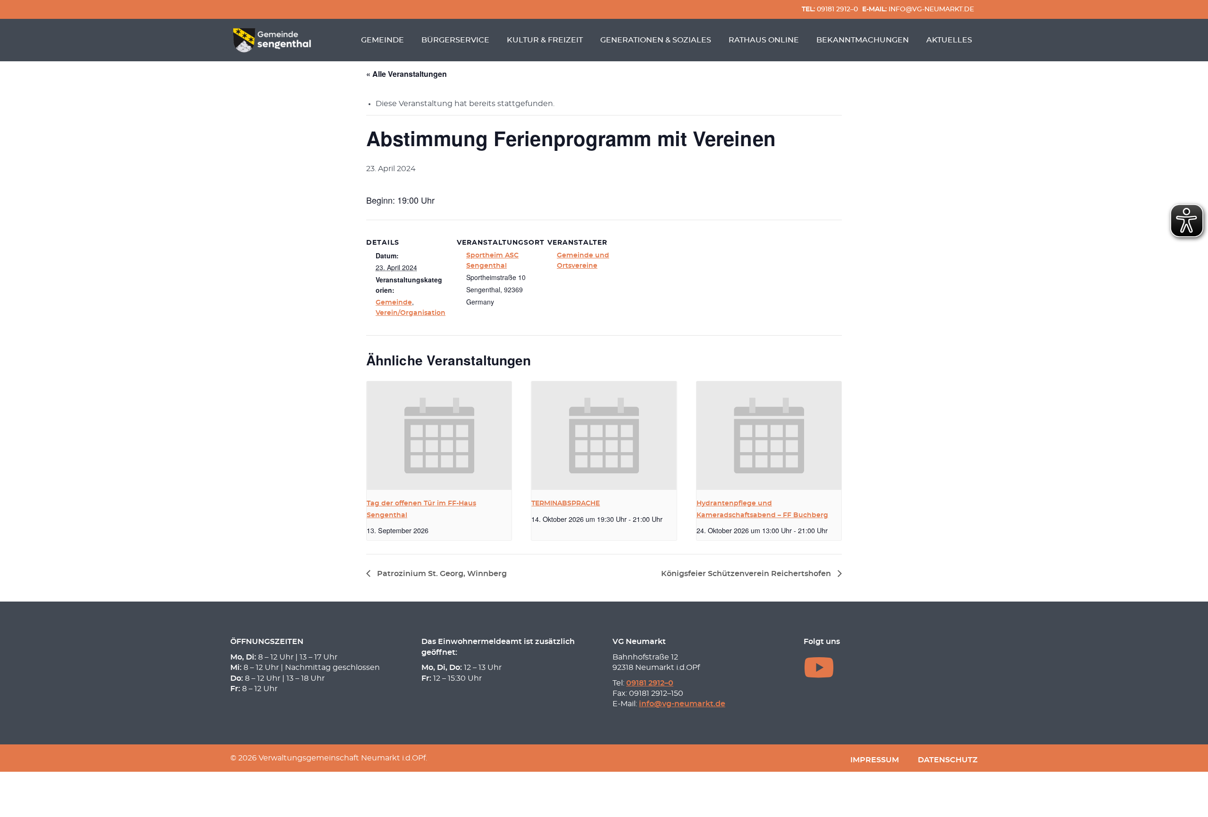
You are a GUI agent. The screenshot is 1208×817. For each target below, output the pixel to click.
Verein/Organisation (410, 313)
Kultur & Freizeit (545, 40)
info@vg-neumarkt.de (918, 9)
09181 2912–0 (830, 9)
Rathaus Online (764, 40)
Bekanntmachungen (862, 40)
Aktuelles (949, 40)
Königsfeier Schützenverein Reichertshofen (747, 574)
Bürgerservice (455, 40)
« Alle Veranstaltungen (406, 73)
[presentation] (439, 435)
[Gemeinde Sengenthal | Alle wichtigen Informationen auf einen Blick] (273, 40)
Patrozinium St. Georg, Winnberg (441, 574)
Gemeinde (382, 40)
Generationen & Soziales (655, 40)
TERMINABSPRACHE (565, 503)
